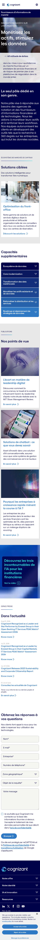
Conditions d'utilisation (12, 848)
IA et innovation (9, 892)
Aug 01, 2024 (5, 621)
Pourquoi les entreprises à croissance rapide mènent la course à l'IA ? (19, 505)
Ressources (7, 899)
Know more (6, 637)
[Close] (37, 914)
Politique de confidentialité (16, 845)
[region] (20, 926)
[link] (13, 4)
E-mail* (6, 747)
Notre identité (8, 885)
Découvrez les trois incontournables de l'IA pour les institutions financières (19, 569)
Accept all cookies (20, 927)
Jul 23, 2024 (5, 643)
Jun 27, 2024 (5, 666)
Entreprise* (8, 756)
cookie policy (7, 921)
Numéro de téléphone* (14, 765)
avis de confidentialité (20, 828)
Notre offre (7, 878)
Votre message (10, 791)
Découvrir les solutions (14, 233)
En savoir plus (9, 404)
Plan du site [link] (6, 911)
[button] (3, 4)
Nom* (6, 739)
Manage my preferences (20, 938)
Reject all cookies (20, 932)
